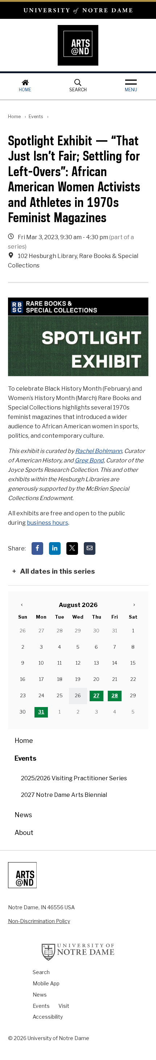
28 (114, 695)
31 (41, 712)
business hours (47, 522)
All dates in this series (57, 571)
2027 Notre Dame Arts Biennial (64, 794)
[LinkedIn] (55, 548)
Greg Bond (89, 460)
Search (78, 89)
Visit (63, 1006)
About (24, 832)
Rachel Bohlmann (98, 451)
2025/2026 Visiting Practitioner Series (74, 778)
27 (96, 695)
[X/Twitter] (72, 548)
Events (36, 116)
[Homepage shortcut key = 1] (78, 45)
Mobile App (46, 983)
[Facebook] (37, 548)
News (23, 815)
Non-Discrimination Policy (39, 921)
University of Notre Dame (78, 10)
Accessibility (48, 1017)
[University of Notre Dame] (78, 952)
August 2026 (78, 605)
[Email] (89, 548)
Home (25, 89)
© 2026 (17, 1038)
